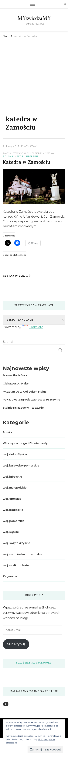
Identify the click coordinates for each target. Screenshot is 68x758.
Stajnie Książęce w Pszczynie (23, 407)
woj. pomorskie (13, 521)
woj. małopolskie (14, 487)
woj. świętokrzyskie (16, 543)
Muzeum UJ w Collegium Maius (24, 391)
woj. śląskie (11, 532)
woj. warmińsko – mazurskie (22, 554)
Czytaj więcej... (15, 275)
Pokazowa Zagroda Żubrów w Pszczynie (31, 399)
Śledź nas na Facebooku (34, 663)
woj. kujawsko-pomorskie (21, 465)
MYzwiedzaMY (34, 18)
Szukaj (8, 342)
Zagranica (10, 576)
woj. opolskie (12, 498)
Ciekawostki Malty (16, 383)
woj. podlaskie (13, 510)
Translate (36, 327)
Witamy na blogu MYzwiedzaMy (25, 443)
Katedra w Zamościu (26, 163)
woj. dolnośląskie (15, 454)
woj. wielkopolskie (16, 565)
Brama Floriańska (15, 375)
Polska (8, 156)
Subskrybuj (16, 644)
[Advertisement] (34, 74)
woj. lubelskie (28, 156)
